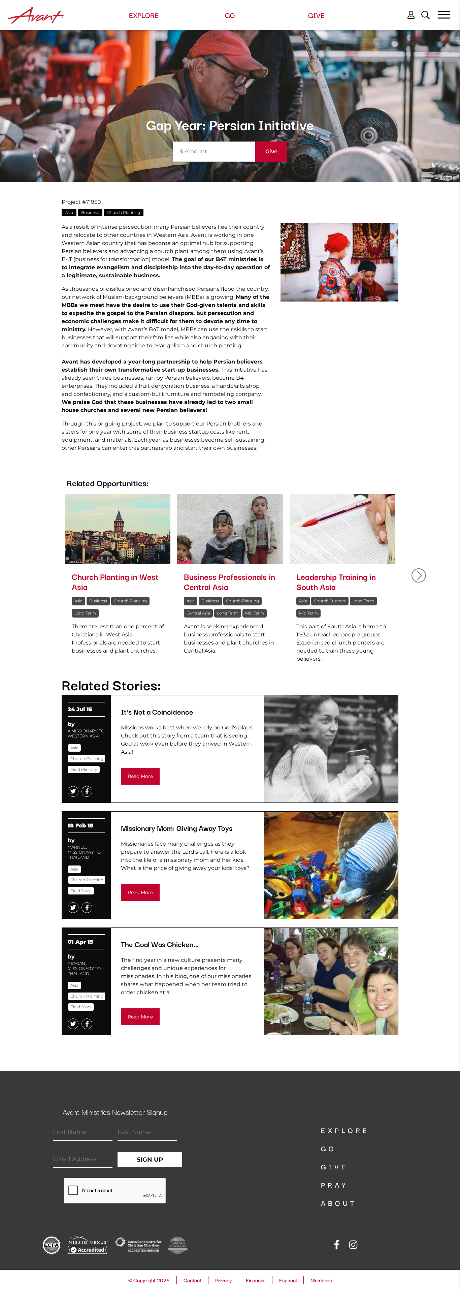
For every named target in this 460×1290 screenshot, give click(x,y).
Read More (140, 776)
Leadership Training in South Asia (336, 581)
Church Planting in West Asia (115, 581)
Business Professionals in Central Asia (229, 581)
